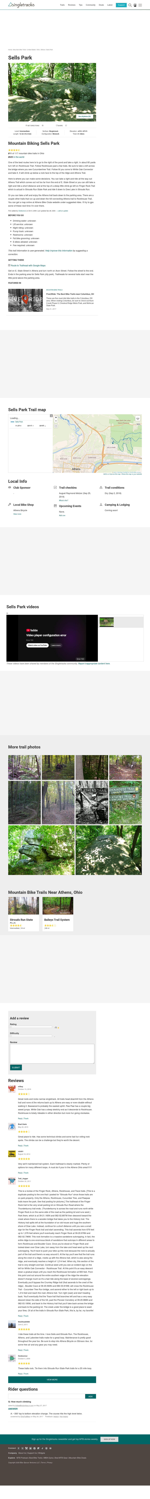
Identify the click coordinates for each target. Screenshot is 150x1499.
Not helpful (64, 1416)
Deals (101, 5)
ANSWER (13, 1408)
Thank (26, 1118)
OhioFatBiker (25, 1416)
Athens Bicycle (20, 510)
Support (121, 5)
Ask (90, 1396)
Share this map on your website (132, 474)
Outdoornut (22, 211)
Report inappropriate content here (94, 663)
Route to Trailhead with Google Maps (28, 265)
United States (31, 50)
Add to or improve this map (111, 474)
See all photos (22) (85, 116)
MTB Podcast (22, 1457)
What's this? (63, 500)
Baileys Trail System (57, 919)
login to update (110, 497)
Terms (43, 1462)
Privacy (49, 1462)
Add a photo (48, 126)
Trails (62, 5)
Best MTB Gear (61, 1457)
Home (10, 50)
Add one (62, 515)
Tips (80, 5)
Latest (109, 5)
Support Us (32, 1453)
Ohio (38, 50)
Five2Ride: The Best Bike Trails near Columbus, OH (70, 294)
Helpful (56, 1416)
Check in (70, 126)
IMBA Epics (48, 1457)
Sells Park (49, 50)
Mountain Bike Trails (19, 50)
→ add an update (62, 211)
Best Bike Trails (35, 1457)
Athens (43, 50)
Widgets (41, 1453)
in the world (18, 156)
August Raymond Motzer (70, 493)
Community (90, 5)
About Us (22, 1453)
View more (17, 514)
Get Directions (33, 126)
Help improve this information (58, 250)
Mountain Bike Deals (77, 1457)
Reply (20, 1118)
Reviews (71, 5)
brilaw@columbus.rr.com (24, 1405)
